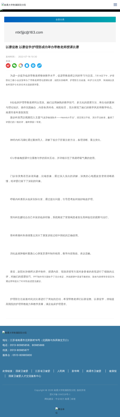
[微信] (14, 65)
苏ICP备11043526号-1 (60, 394)
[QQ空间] (33, 65)
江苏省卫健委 (42, 371)
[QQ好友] (27, 65)
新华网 (75, 371)
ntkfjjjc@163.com (29, 32)
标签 (73, 398)
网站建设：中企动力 (54, 398)
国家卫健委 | (24, 371)
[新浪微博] (8, 65)
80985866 (38, 345)
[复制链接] (39, 65)
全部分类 (60, 19)
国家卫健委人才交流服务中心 (25, 376)
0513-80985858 (19, 345)
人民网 (61, 371)
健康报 (113, 371)
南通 (67, 398)
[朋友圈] (20, 65)
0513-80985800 (22, 355)
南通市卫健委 (93, 371)
